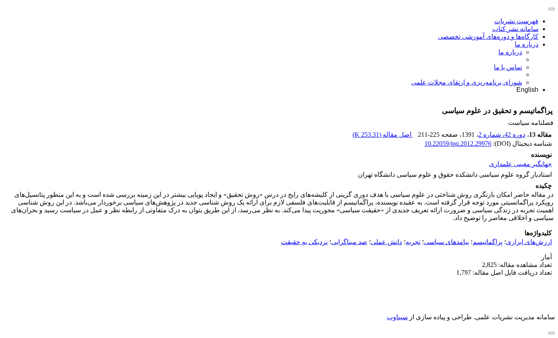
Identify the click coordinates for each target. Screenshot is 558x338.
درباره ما (526, 44)
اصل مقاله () (383, 134)
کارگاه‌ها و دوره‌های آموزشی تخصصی (488, 36)
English (527, 89)
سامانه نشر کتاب (515, 28)
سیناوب (397, 317)
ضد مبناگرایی (349, 241)
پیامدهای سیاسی (446, 241)
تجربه (413, 241)
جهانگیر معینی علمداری (520, 163)
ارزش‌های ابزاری (529, 241)
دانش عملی (386, 241)
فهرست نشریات (516, 21)
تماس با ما (508, 67)
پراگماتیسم (487, 241)
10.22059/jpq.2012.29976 (457, 143)
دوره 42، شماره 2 (501, 134)
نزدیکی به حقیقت (304, 241)
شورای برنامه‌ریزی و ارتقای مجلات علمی (466, 82)
